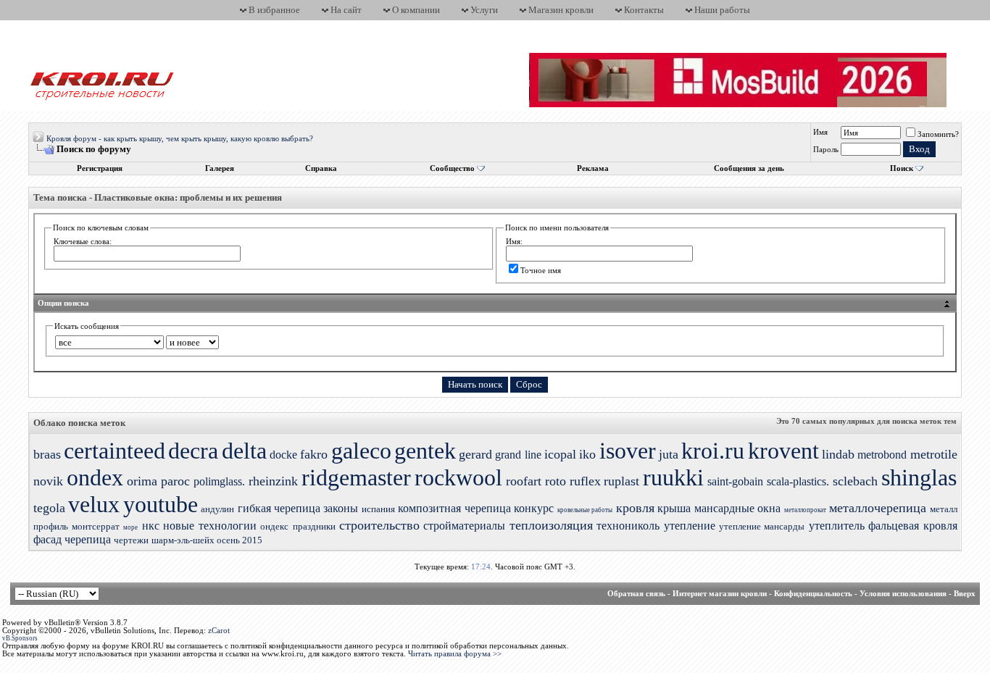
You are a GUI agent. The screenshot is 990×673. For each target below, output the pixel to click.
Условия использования (903, 594)
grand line (518, 454)
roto (555, 481)
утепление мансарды (761, 526)
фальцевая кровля (912, 525)
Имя (820, 132)
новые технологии (209, 525)
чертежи (131, 540)
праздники (314, 526)
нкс (150, 525)
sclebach (855, 481)
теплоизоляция (551, 525)
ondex (95, 477)
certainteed (114, 451)
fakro (314, 454)
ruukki (673, 477)
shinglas (919, 477)
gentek (425, 451)
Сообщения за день (749, 168)
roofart (523, 481)
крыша (674, 508)
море (130, 527)
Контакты (644, 9)
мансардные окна (737, 508)
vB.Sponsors (20, 638)
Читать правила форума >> (455, 654)
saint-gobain (735, 481)
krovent (783, 451)
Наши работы (722, 9)
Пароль (826, 150)
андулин (217, 508)
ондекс (274, 526)
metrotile (933, 454)
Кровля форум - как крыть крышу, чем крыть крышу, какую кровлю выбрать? (179, 139)
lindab (838, 454)
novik (48, 481)
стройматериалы (464, 525)
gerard (475, 454)
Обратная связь (636, 594)
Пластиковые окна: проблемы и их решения (188, 197)
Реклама (593, 168)
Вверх (965, 594)
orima (142, 481)
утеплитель (837, 525)
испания (378, 508)
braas (47, 454)
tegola (49, 508)
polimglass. (219, 481)
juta (668, 454)
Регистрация (99, 168)
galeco (361, 451)
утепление (689, 525)
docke (283, 454)
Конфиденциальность (813, 594)
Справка (321, 168)
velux (94, 504)
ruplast (621, 481)
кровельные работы (584, 510)
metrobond (882, 454)
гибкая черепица (279, 508)
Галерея (219, 168)
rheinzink (273, 481)
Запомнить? (938, 134)
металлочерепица (877, 508)
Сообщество (452, 168)
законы (340, 508)
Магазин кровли (561, 9)
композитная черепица (454, 508)
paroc (175, 481)
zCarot (219, 631)
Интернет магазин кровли (720, 594)
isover (627, 451)
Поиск (901, 168)
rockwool (458, 477)
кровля (635, 508)
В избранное (274, 9)
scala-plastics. (798, 481)
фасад (47, 539)
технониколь (628, 525)
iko (587, 454)
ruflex (585, 481)
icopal (560, 454)
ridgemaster (356, 477)
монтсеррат (96, 526)
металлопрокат (805, 510)
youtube (160, 504)
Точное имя (540, 270)
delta (244, 451)
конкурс (534, 508)
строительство (379, 525)
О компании (416, 9)
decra (193, 451)
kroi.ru (712, 451)
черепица (88, 539)
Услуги (484, 9)
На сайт (346, 9)
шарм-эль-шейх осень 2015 (206, 540)
